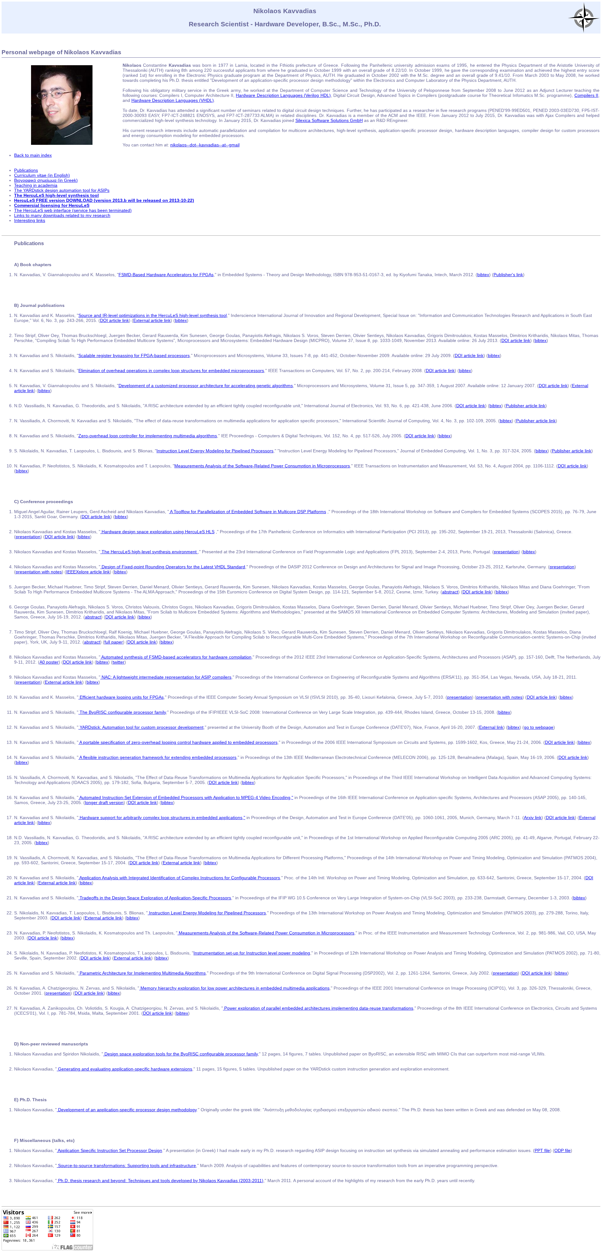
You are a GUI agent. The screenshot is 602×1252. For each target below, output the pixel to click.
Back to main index (33, 155)
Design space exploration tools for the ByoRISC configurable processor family (180, 1053)
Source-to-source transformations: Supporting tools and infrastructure (126, 1165)
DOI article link (114, 320)
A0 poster (49, 662)
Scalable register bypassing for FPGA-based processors (134, 355)
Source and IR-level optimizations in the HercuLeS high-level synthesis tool (152, 315)
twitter (118, 662)
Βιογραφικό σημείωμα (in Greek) (46, 180)
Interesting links (29, 220)
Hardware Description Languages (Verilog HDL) (283, 95)
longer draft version (104, 802)
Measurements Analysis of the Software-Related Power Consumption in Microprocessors (262, 465)
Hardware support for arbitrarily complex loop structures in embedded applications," (161, 817)
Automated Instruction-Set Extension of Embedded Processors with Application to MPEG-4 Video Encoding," (185, 797)
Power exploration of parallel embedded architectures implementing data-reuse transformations (318, 1008)
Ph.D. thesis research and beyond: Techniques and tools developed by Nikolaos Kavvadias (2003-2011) (160, 1180)
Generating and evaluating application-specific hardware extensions (124, 1068)
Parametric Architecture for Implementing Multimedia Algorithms (142, 973)
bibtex (483, 274)
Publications (26, 170)
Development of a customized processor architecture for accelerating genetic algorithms (206, 385)
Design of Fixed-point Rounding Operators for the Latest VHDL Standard (172, 566)
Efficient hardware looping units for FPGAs (121, 697)
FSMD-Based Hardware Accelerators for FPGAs (166, 274)
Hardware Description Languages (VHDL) (172, 100)
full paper (113, 641)
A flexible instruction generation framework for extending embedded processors (157, 757)
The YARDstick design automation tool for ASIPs (61, 190)
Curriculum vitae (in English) (42, 175)
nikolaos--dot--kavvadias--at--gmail (205, 144)
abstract (450, 591)
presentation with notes (39, 571)
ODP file (562, 1150)
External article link (152, 320)
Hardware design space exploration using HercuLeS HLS (157, 531)
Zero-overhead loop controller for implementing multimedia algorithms (147, 435)
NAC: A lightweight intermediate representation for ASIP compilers (165, 677)
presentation (28, 536)
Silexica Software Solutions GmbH (329, 120)
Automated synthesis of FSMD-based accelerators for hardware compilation (175, 657)
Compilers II (586, 95)
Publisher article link (525, 405)
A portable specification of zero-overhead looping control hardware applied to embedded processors (177, 742)
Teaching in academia (35, 185)
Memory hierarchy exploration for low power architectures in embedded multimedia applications (234, 988)
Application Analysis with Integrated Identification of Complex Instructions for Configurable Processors (179, 877)
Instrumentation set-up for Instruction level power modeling (251, 952)
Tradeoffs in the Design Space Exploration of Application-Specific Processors (154, 897)
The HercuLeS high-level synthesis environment (149, 551)
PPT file (542, 1150)
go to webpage (538, 727)
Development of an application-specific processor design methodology (127, 1109)
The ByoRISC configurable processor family (122, 712)
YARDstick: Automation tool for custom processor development (140, 727)
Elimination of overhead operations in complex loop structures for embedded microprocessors (171, 370)
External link (491, 727)
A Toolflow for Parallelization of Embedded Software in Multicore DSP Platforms (247, 511)
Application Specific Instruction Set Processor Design (109, 1150)
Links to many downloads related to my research (62, 215)
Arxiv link (532, 817)
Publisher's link (508, 274)
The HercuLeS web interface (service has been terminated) (73, 210)
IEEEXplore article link (88, 571)
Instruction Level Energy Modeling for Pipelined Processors (214, 450)
